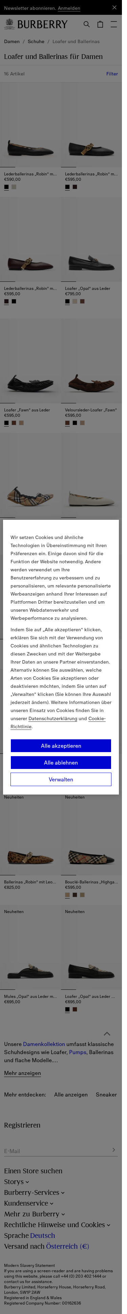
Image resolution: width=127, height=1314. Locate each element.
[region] (61, 657)
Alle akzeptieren (61, 746)
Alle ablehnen (61, 763)
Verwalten (61, 779)
